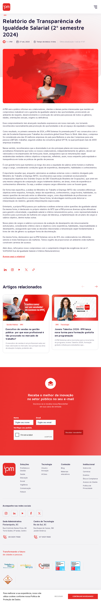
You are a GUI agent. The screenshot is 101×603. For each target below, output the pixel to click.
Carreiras (86, 472)
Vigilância (24, 485)
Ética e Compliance (90, 479)
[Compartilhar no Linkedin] (5, 269)
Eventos (86, 475)
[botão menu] (96, 7)
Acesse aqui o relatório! (14, 256)
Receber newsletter (73, 432)
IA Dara (44, 474)
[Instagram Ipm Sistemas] (12, 269)
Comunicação (25, 488)
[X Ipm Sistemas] (39, 513)
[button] (96, 286)
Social (22, 481)
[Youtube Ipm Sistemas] (19, 269)
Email (39, 418)
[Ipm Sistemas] (6, 7)
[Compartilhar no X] (26, 269)
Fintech (23, 492)
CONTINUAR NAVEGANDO (83, 596)
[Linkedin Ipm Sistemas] (14, 513)
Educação (24, 478)
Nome (17, 418)
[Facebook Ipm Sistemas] (31, 513)
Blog (63, 468)
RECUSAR (59, 596)
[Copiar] (33, 269)
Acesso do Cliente (90, 482)
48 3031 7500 (14, 537)
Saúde (22, 474)
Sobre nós (87, 468)
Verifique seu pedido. (23, 428)
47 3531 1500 (45, 537)
